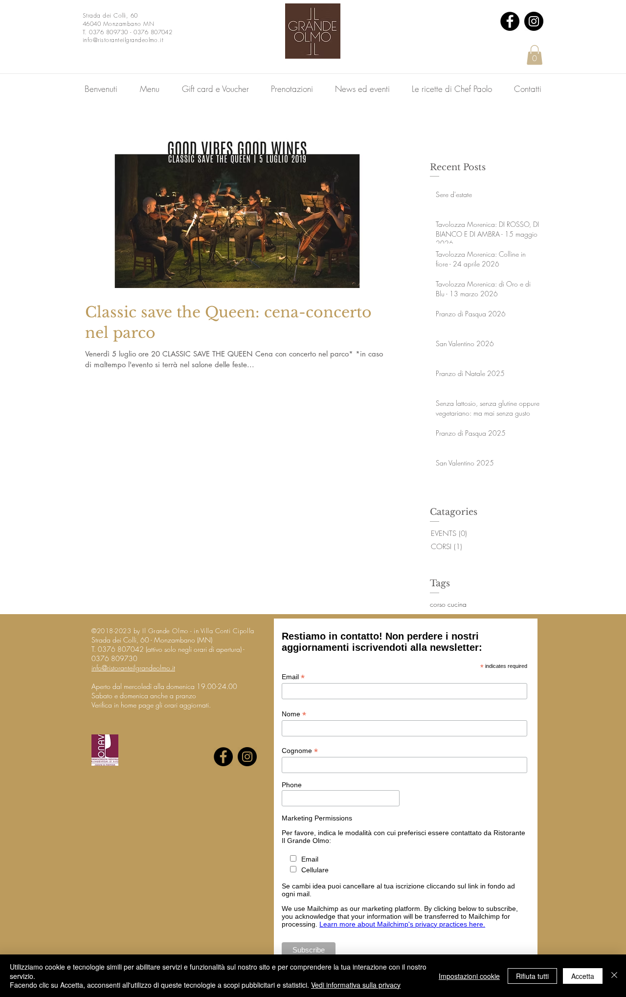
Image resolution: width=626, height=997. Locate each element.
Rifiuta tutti (532, 976)
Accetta (582, 976)
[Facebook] (509, 21)
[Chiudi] (614, 975)
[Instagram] (533, 21)
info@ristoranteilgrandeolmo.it (133, 667)
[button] (534, 55)
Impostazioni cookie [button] (469, 976)
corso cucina (448, 604)
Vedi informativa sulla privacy (356, 985)
